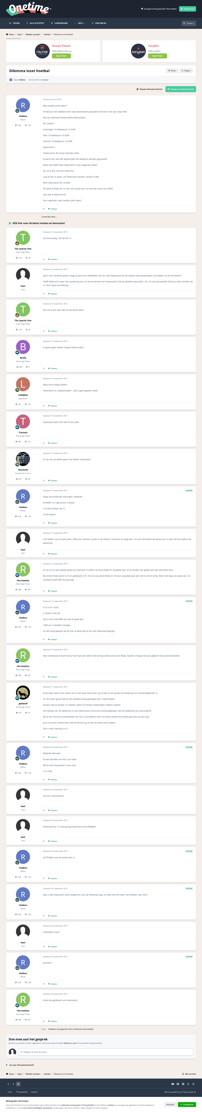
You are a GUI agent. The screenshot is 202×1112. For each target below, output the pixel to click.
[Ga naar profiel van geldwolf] (23, 693)
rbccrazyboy (23, 580)
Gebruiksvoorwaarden (71, 1105)
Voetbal (45, 79)
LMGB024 (23, 395)
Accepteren (188, 1104)
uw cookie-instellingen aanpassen (37, 1108)
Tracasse (23, 432)
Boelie (23, 357)
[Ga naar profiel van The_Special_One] (23, 238)
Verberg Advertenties (13, 38)
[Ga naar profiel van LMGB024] (23, 384)
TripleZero (52, 1029)
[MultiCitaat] (43, 209)
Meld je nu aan (69, 1043)
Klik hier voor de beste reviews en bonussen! (39, 223)
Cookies (34, 1092)
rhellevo (22, 79)
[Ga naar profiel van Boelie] (23, 347)
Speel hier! (61, 55)
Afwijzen (170, 1104)
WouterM (23, 469)
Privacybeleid (22, 1092)
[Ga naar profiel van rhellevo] (10, 79)
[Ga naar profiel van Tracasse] (23, 421)
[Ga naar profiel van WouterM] (23, 459)
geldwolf (23, 703)
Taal (10, 1092)
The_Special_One (23, 248)
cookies (110, 1105)
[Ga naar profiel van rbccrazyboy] (23, 569)
